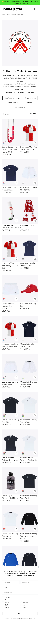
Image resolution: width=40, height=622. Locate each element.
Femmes (13, 103)
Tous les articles (12, 98)
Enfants (27, 103)
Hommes (30, 98)
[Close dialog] (38, 567)
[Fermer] (35, 142)
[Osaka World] (12, 9)
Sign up (20, 613)
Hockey (20, 107)
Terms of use (32, 618)
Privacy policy (25, 618)
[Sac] (33, 9)
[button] (36, 9)
